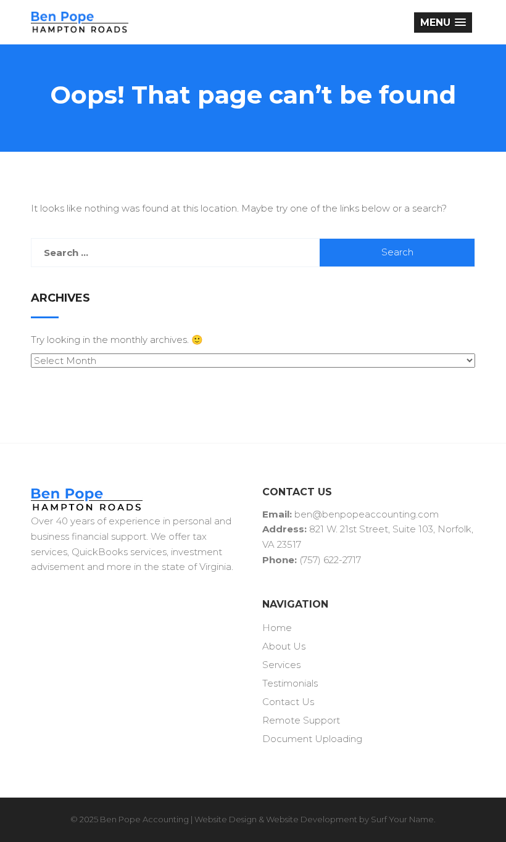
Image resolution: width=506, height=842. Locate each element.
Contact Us (288, 702)
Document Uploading (312, 739)
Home (277, 628)
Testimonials (290, 683)
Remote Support (301, 720)
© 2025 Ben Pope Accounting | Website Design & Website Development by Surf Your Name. (253, 819)
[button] (443, 22)
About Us (283, 646)
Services (281, 665)
